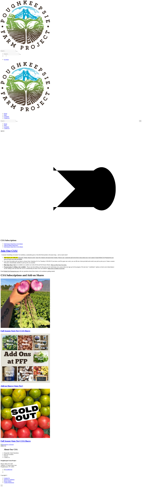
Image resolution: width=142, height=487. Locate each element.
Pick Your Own (8, 265)
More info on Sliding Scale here (56, 268)
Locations (6, 116)
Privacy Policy (8, 481)
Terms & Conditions (9, 479)
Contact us (6, 118)
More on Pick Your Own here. (59, 265)
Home (5, 113)
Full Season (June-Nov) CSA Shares (13, 246)
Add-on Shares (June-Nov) (11, 245)
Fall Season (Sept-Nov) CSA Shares (13, 244)
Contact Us (7, 478)
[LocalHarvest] (8, 469)
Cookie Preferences (9, 482)
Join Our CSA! (9, 250)
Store (5, 115)
